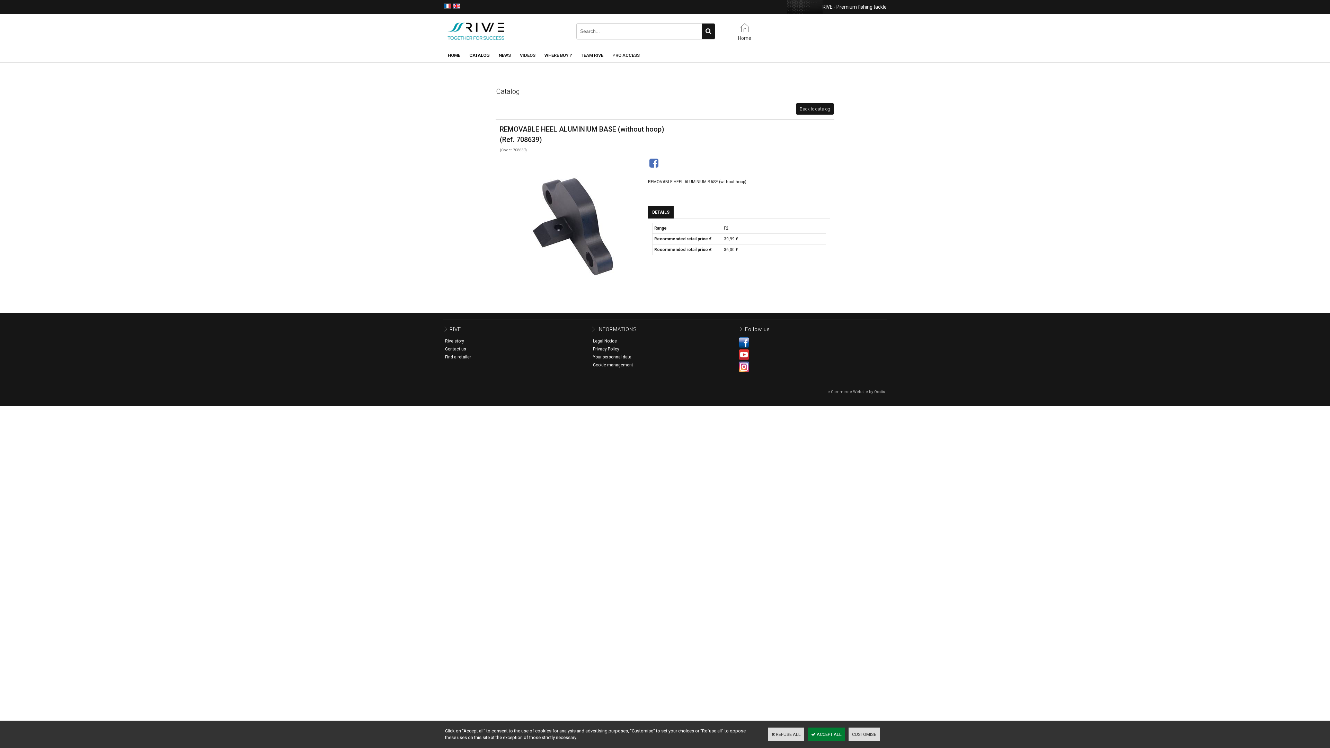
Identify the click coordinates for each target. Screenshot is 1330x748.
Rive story (454, 341)
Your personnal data (612, 357)
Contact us (455, 349)
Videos (527, 55)
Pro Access (626, 55)
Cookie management (613, 365)
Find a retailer (458, 357)
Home (454, 55)
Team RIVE (592, 55)
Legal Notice (605, 341)
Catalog (479, 55)
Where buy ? (558, 55)
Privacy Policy (606, 349)
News (505, 55)
